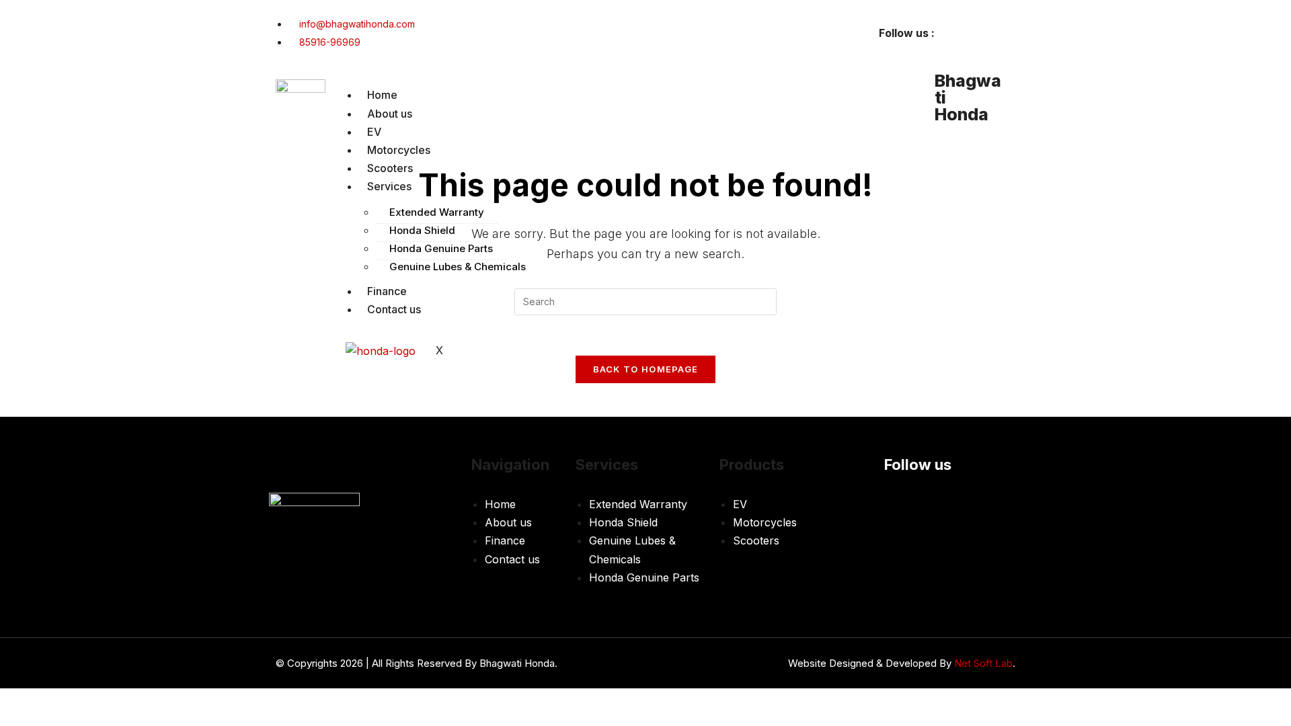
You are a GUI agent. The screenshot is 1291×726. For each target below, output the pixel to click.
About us (389, 113)
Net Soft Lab (983, 663)
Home (382, 95)
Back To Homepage (646, 369)
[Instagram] (998, 30)
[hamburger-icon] (901, 98)
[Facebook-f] (958, 30)
